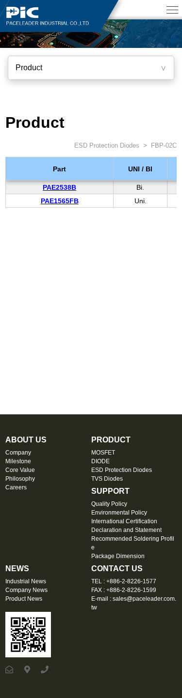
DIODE (100, 461)
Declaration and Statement (126, 530)
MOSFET (103, 452)
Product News (23, 598)
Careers (16, 487)
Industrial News (25, 581)
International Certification (124, 521)
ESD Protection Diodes (105, 145)
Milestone (18, 461)
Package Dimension (118, 556)
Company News (26, 590)
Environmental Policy (119, 512)
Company (18, 452)
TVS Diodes (107, 478)
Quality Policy (109, 504)
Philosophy (20, 478)
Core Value (20, 470)
